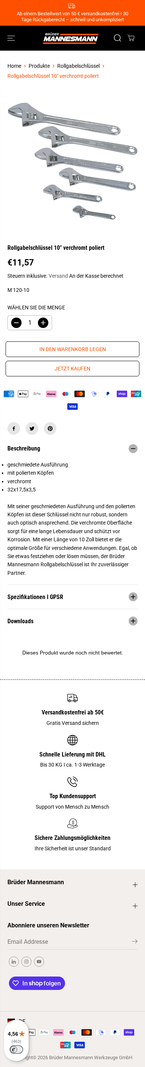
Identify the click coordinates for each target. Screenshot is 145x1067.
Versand (58, 276)
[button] (11, 38)
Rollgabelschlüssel (78, 66)
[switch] (16, 1049)
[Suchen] (117, 38)
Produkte (39, 66)
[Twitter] (32, 428)
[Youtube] (39, 961)
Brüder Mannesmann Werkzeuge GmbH (90, 1057)
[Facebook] (13, 428)
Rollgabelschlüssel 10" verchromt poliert (53, 76)
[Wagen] (131, 38)
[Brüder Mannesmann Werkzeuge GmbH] (71, 38)
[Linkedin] (13, 961)
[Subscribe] (135, 942)
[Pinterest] (50, 428)
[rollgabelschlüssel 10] (72, 162)
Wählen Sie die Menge (36, 307)
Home (14, 66)
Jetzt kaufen (72, 369)
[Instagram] (26, 961)
